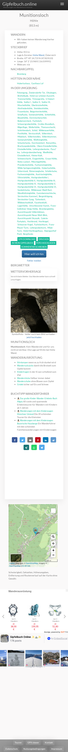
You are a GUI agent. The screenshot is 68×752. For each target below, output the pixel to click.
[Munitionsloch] (35, 531)
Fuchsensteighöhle (43, 165)
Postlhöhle (22, 133)
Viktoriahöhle (24, 177)
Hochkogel (43, 221)
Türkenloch (40, 199)
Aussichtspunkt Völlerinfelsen (31, 212)
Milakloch (22, 136)
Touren (18, 742)
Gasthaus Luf (37, 83)
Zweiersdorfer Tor (37, 92)
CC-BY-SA (26, 566)
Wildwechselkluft (25, 202)
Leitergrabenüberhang (31, 152)
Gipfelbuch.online (19, 4)
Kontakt (49, 742)
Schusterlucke (24, 143)
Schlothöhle (50, 114)
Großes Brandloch (46, 124)
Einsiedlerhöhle (24, 149)
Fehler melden (34, 260)
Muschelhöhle (24, 105)
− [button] (53, 555)
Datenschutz (11, 748)
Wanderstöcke (23, 378)
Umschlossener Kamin (39, 205)
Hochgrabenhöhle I (39, 177)
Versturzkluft (34, 133)
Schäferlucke (51, 171)
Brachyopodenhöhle (26, 146)
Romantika (51, 143)
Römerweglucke (36, 171)
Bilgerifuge (22, 127)
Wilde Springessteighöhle (29, 168)
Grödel (20, 384)
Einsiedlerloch (24, 155)
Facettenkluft (40, 202)
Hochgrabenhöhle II (26, 180)
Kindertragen (23, 372)
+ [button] (53, 550)
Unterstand (23, 171)
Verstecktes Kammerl (27, 196)
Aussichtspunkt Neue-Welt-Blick (32, 215)
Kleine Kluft (36, 155)
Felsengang (22, 92)
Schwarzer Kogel (25, 224)
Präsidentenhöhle (25, 165)
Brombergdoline (46, 209)
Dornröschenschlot (37, 118)
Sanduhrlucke (24, 190)
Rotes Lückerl (24, 161)
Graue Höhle (51, 158)
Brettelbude (23, 96)
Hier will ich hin (34, 254)
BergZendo (28, 234)
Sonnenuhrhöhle (36, 114)
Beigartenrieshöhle (38, 111)
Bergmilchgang (45, 196)
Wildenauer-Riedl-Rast (41, 190)
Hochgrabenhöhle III (46, 180)
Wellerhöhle (34, 127)
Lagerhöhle (23, 205)
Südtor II (36, 102)
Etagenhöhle (38, 158)
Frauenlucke (23, 111)
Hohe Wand (38, 55)
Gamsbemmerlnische (46, 193)
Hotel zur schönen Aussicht (42, 96)
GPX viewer (33, 742)
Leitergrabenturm (38, 227)
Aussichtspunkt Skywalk (29, 218)
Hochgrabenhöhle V (46, 183)
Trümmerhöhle (24, 99)
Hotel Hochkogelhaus (33, 231)
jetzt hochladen (34, 337)
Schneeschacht (24, 158)
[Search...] (53, 536)
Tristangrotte (38, 99)
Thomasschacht (48, 127)
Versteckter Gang (26, 199)
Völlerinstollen (34, 136)
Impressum (56, 748)
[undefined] (53, 510)
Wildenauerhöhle (46, 130)
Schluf (34, 130)
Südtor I (27, 102)
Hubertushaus (23, 83)
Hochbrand (32, 221)
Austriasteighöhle (44, 174)
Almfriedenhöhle (25, 108)
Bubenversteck (24, 121)
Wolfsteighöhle (40, 139)
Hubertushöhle (48, 168)
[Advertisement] (34, 470)
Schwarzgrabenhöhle (27, 124)
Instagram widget (35, 666)
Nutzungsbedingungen (34, 748)
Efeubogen (51, 92)
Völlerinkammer (49, 136)
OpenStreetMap (32, 563)
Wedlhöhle (48, 152)
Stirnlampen (22, 362)
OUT (64, 632)
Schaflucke (22, 114)
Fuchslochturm (40, 224)
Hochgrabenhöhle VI (27, 187)
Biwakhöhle (23, 118)
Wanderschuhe (24, 381)
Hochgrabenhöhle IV (27, 183)
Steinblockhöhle (41, 108)
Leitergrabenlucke (41, 149)
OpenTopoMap (15, 566)
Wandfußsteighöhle (26, 193)
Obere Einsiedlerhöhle (47, 146)
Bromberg (21, 74)
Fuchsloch (37, 121)
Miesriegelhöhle (38, 161)
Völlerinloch (47, 133)
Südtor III (46, 102)
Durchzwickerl (38, 143)
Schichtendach (24, 130)
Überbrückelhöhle (39, 105)
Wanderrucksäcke (25, 365)
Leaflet (12, 563)
